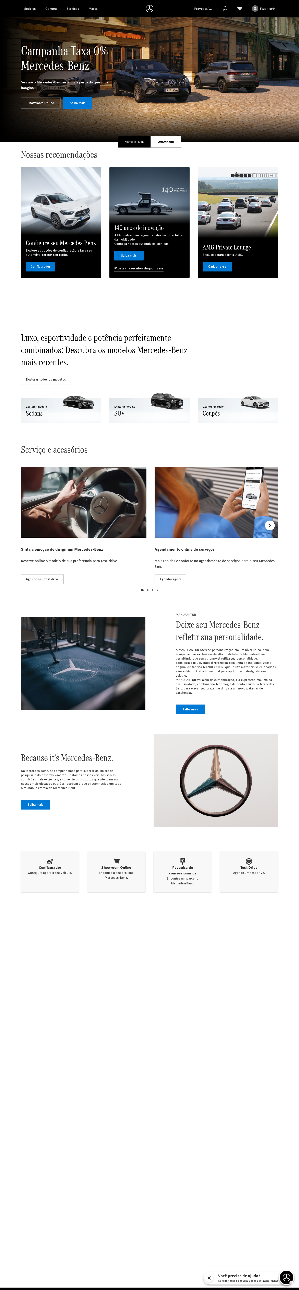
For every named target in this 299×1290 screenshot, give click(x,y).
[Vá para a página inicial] (149, 8)
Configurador (40, 266)
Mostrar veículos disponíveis (139, 268)
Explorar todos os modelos (46, 379)
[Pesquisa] (225, 8)
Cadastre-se (217, 266)
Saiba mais (77, 103)
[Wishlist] (239, 8)
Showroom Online (40, 103)
